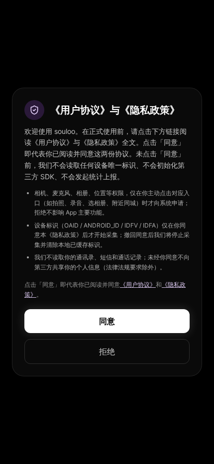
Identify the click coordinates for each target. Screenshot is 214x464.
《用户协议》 (138, 284)
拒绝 (107, 351)
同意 (107, 321)
